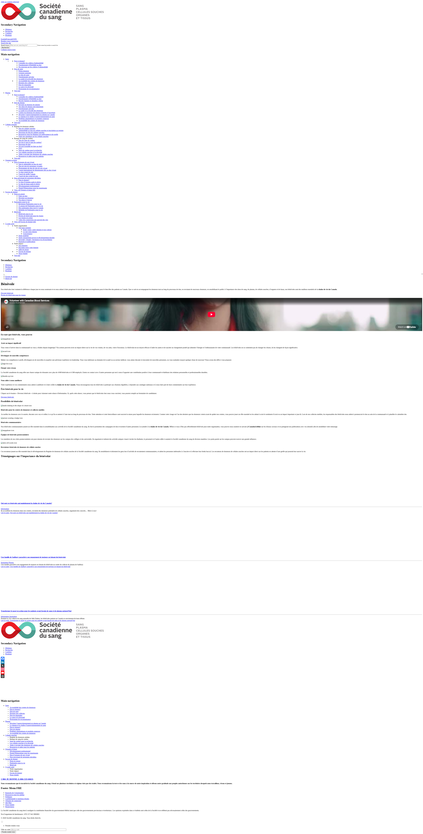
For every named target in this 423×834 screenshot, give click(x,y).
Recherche (9, 31)
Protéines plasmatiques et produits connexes (34, 119)
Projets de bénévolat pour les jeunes (31, 216)
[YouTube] (211, 672)
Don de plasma (19, 103)
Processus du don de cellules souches (31, 132)
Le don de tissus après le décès (29, 184)
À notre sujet (9, 224)
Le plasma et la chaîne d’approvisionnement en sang (37, 117)
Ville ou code (5, 829)
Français (9, 39)
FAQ (20, 148)
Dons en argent (19, 194)
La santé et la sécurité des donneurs (31, 79)
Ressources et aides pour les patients (31, 156)
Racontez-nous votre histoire (28, 248)
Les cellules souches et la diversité (30, 152)
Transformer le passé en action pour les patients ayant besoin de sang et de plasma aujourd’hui (36, 611)
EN (13, 39)
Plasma (7, 93)
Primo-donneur (24, 71)
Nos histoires (23, 246)
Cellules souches (11, 124)
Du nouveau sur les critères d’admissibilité (33, 67)
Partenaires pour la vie (22, 202)
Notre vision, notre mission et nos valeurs (37, 230)
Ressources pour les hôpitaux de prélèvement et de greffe (38, 134)
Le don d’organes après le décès (30, 182)
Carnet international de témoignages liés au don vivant (37, 170)
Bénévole (17, 212)
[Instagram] (211, 669)
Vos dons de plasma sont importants (31, 107)
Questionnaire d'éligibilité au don (30, 65)
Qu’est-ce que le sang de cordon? (30, 142)
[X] (211, 665)
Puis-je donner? (19, 61)
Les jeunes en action (26, 218)
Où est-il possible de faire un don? (30, 146)
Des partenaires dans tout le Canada (31, 208)
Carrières (8, 33)
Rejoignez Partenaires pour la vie (30, 204)
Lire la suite (29, 513)
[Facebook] (211, 658)
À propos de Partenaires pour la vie (31, 206)
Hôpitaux (8, 29)
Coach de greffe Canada (27, 174)
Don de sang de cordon (27, 140)
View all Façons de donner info (25, 222)
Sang (7, 59)
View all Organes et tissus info (24, 190)
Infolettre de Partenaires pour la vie (31, 210)
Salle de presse (24, 250)
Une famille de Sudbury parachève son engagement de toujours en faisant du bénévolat (33, 557)
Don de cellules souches (27, 128)
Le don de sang (24, 75)
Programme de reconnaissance (29, 89)
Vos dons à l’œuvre (25, 200)
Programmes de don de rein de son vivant (33, 168)
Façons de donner (11, 192)
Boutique (8, 35)
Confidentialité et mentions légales (17, 799)
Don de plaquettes (25, 85)
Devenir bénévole (7, 293)
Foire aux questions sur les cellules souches (33, 136)
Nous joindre (23, 253)
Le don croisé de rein (26, 172)
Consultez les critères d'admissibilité (31, 63)
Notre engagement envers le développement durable (37, 238)
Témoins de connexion (13, 801)
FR (15, 39)
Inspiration (4, 563)
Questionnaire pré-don (26, 77)
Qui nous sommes (25, 228)
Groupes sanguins (25, 73)
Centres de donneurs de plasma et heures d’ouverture (37, 113)
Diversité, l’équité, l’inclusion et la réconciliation (35, 240)
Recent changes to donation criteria (31, 101)
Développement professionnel (29, 186)
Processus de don (25, 144)
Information (5, 509)
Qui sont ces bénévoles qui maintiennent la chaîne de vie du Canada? (26, 503)
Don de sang (18, 69)
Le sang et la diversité (26, 87)
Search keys (5, 45)
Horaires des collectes (26, 83)
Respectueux (9, 807)
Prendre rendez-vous (12, 826)
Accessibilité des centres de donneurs (31, 81)
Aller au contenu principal (10, 2)
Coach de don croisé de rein (28, 176)
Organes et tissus (11, 160)
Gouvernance (27, 234)
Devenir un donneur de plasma (29, 105)
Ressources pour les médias (14, 795)
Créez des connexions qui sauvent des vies (33, 220)
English (3, 39)
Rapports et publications (27, 242)
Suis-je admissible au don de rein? (30, 164)
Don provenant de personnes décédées (27, 178)
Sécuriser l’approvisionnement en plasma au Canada (37, 115)
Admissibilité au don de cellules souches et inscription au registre (41, 130)
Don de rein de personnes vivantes (30, 166)
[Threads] (211, 676)
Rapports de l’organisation (14, 793)
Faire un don (23, 196)
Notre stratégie (24, 236)
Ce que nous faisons (30, 232)
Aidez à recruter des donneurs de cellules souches (36, 154)
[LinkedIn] (211, 662)
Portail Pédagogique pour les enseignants (33, 188)
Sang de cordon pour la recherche (30, 150)
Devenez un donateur (26, 198)
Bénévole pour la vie (26, 214)
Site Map (8, 803)
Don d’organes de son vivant (24, 162)
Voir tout (17, 91)
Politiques (8, 797)
